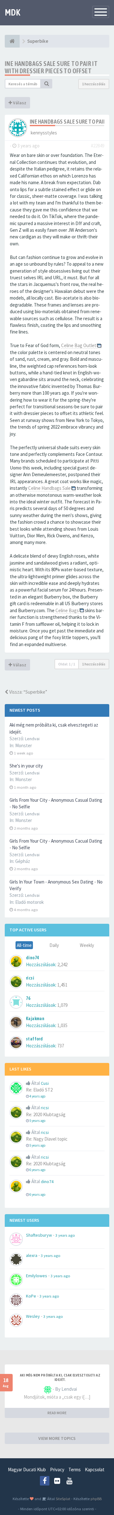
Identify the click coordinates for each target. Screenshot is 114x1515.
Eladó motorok (29, 902)
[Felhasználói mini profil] (17, 127)
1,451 (62, 985)
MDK (12, 12)
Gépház (22, 861)
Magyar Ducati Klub (27, 1469)
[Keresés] (46, 83)
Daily (54, 945)
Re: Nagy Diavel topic (46, 1139)
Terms (74, 1469)
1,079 (62, 1005)
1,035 (62, 1025)
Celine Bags (67, 610)
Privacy (57, 1469)
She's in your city (26, 766)
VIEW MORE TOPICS (57, 1438)
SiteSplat (62, 1498)
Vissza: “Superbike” (27, 692)
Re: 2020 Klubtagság (46, 1114)
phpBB (96, 1498)
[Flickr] (57, 1481)
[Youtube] (69, 1481)
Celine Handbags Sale (49, 488)
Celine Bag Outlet (78, 345)
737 (60, 1046)
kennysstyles (44, 133)
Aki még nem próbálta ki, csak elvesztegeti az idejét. (60, 1377)
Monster (23, 745)
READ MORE (57, 1412)
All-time (24, 945)
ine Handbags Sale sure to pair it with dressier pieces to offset (51, 67)
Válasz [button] (19, 103)
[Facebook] (44, 1481)
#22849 (97, 146)
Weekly (87, 945)
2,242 (62, 964)
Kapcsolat (94, 1469)
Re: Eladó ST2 (39, 1090)
